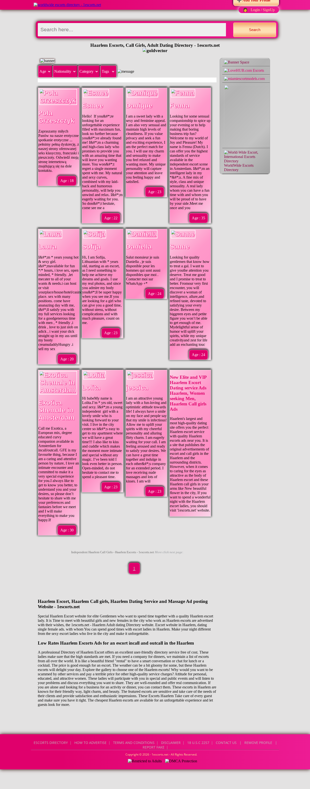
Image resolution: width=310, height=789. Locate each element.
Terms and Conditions (134, 742)
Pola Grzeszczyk (56, 117)
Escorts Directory (51, 742)
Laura (47, 246)
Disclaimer (171, 742)
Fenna (179, 105)
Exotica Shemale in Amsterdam (56, 410)
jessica (137, 387)
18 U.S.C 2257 (198, 742)
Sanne (180, 246)
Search (254, 30)
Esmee (92, 105)
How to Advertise (90, 742)
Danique (139, 105)
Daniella (139, 246)
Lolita (91, 387)
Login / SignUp (263, 10)
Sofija (91, 246)
